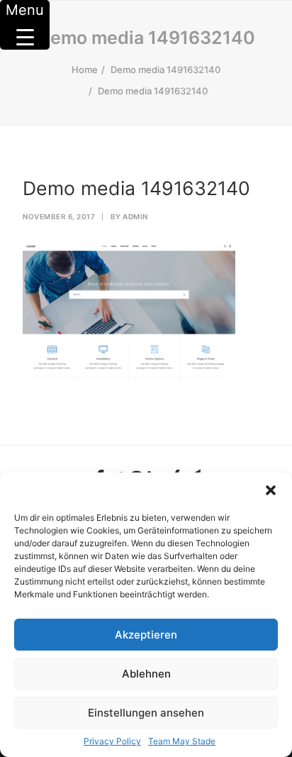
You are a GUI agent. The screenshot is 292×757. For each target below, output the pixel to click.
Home (85, 69)
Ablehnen (146, 673)
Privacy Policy (112, 741)
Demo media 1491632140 (165, 69)
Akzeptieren (146, 634)
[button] (271, 490)
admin (135, 216)
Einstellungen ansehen (146, 712)
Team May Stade (181, 741)
